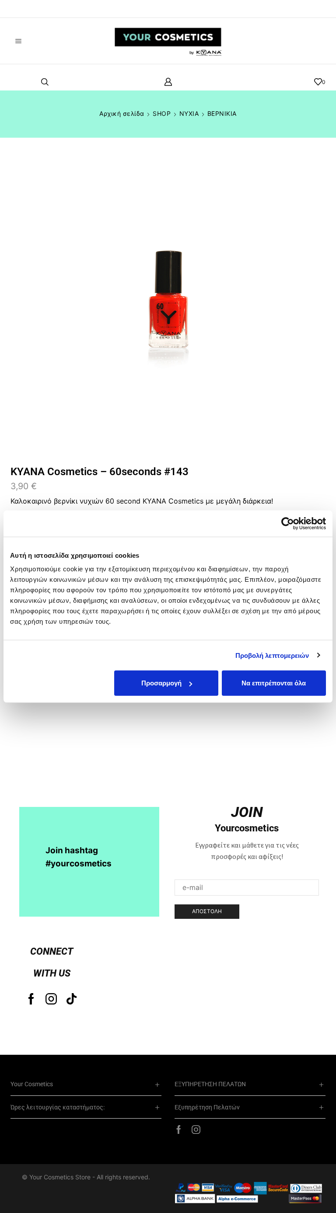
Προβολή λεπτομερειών (272, 655)
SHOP (162, 113)
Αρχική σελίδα (121, 113)
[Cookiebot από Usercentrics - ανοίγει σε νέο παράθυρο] (287, 523)
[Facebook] (31, 998)
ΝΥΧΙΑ (189, 113)
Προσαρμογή (161, 683)
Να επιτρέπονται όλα (274, 683)
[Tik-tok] (71, 998)
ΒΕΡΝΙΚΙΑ (222, 113)
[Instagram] (51, 998)
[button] (20, 8)
